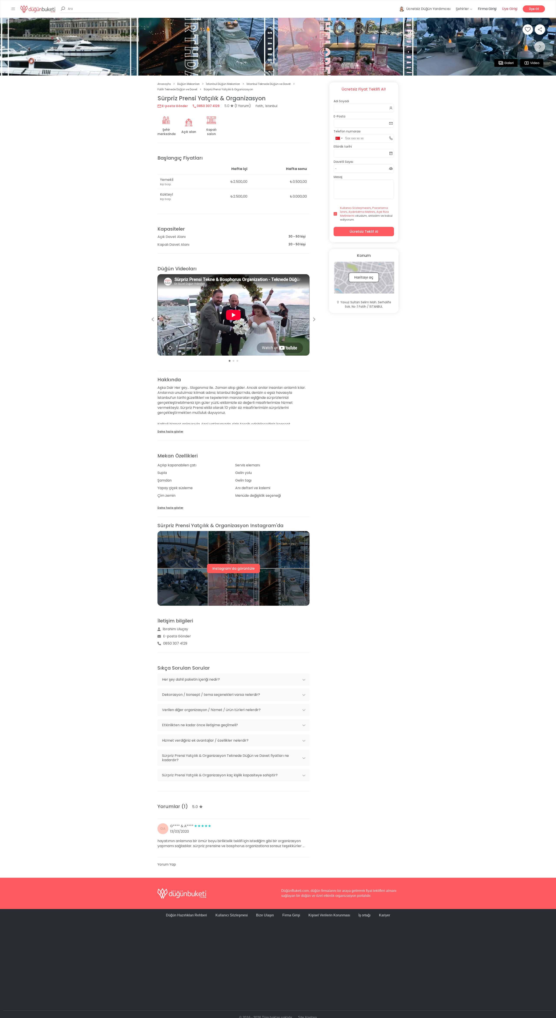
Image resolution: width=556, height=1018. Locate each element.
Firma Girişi (487, 8)
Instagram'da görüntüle (233, 568)
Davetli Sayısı (343, 162)
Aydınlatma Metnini (361, 212)
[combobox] (339, 138)
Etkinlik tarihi (343, 146)
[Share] (540, 29)
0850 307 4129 (208, 106)
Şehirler (463, 8)
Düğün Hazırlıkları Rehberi (186, 915)
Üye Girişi (509, 8)
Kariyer (384, 915)
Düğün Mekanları (188, 84)
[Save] (528, 29)
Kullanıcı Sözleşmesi (231, 915)
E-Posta (339, 116)
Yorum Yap (166, 864)
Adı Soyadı (341, 101)
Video (534, 63)
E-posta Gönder (174, 106)
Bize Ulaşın (265, 915)
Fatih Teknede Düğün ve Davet (177, 89)
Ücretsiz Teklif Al (364, 231)
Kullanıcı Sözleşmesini (355, 208)
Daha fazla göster (170, 431)
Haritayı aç (363, 277)
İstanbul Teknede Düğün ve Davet (269, 84)
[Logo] (37, 8)
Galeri (509, 63)
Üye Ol (534, 9)
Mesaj (338, 177)
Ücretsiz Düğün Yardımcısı (428, 8)
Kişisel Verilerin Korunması (329, 915)
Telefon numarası (347, 131)
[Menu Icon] (13, 9)
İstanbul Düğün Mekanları (223, 84)
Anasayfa (164, 84)
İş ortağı (364, 915)
